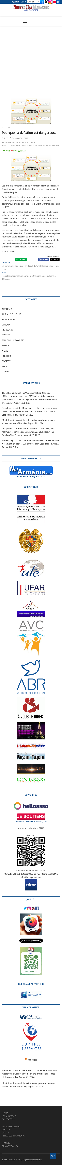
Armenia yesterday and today (31, 476)
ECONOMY (7, 330)
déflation (55, 145)
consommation (26, 145)
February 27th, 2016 (19, 138)
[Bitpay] (31, 880)
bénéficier (20, 142)
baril (13, 142)
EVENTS (6, 335)
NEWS (5, 350)
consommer (38, 145)
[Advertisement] (31, 58)
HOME (5, 1113)
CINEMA (6, 324)
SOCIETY (6, 361)
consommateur (14, 145)
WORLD (6, 371)
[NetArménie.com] (31, 467)
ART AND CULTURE (11, 314)
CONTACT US (8, 1119)
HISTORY (6, 1143)
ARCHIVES (7, 309)
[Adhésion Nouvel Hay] (31, 803)
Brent (27, 142)
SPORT (5, 366)
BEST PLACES (8, 319)
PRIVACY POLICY (10, 1146)
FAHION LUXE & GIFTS (13, 340)
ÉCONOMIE (7, 128)
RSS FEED (32, 1060)
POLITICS (6, 356)
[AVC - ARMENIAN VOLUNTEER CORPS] (31, 622)
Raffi (5, 138)
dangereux (47, 145)
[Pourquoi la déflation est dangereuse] (31, 111)
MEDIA (5, 345)
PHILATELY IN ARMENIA (13, 1135)
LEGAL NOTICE (9, 1116)
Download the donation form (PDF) (31, 821)
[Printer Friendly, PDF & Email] (14, 150)
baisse (8, 142)
